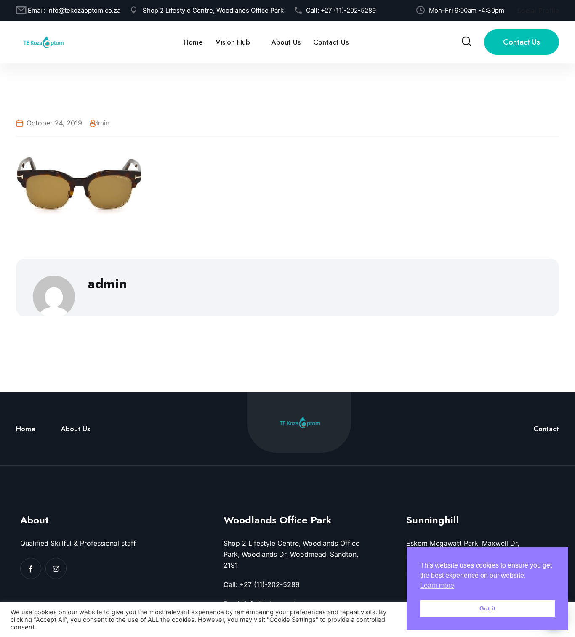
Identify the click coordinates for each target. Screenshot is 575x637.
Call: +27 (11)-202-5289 (262, 584)
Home (193, 42)
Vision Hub (233, 42)
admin (99, 123)
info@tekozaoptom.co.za (83, 10)
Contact (546, 429)
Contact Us (331, 42)
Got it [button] (487, 608)
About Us (286, 42)
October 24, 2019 (54, 123)
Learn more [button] (437, 585)
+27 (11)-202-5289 (348, 10)
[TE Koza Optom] (43, 41)
